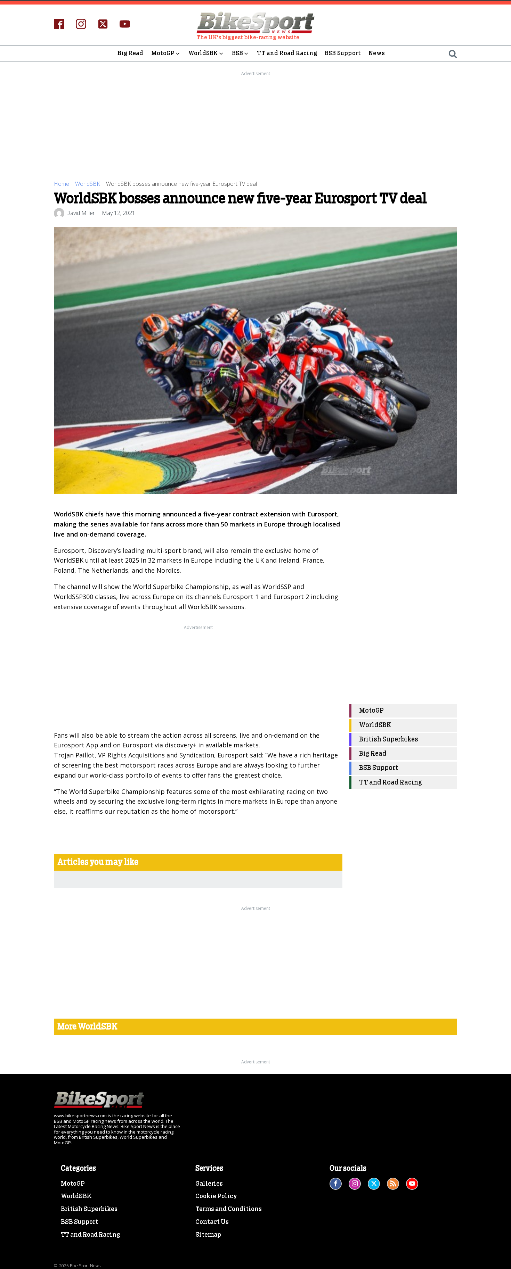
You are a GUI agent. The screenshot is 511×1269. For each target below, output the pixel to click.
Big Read (130, 53)
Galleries (209, 1184)
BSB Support (343, 53)
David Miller (80, 213)
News (376, 53)
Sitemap (208, 1235)
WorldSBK (203, 53)
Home (61, 184)
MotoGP (163, 53)
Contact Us (212, 1222)
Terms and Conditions (228, 1209)
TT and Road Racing (287, 53)
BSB (237, 53)
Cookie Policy (216, 1196)
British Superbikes (388, 739)
